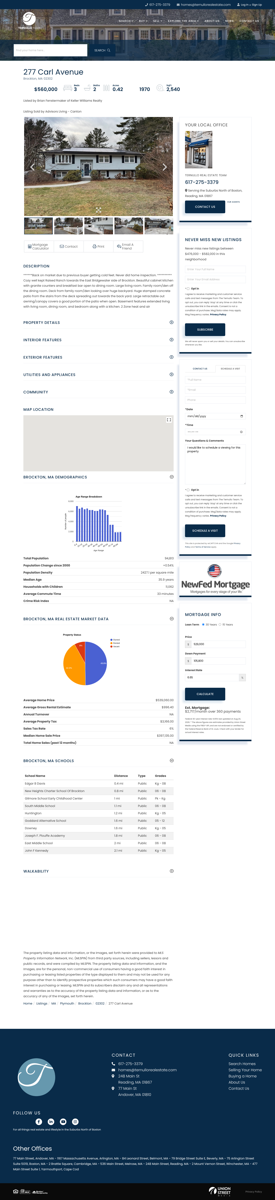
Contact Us (205, 207)
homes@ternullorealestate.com (205, 4)
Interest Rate (193, 670)
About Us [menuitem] (212, 21)
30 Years (211, 624)
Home (27, 1003)
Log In (244, 5)
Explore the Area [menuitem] (182, 21)
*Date (189, 409)
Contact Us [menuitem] (249, 21)
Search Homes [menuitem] (242, 1063)
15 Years (227, 624)
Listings (41, 1003)
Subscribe (205, 329)
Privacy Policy (218, 314)
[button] (102, 50)
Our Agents (233, 202)
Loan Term (192, 624)
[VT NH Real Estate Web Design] (219, 1191)
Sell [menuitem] (156, 21)
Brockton (84, 1003)
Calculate (205, 694)
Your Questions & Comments (204, 441)
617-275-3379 (159, 4)
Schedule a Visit (230, 368)
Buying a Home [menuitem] (243, 1076)
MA (53, 1003)
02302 (100, 1003)
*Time (189, 425)
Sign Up (257, 5)
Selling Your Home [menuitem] (245, 1070)
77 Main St (134, 1091)
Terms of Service (202, 547)
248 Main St (135, 1079)
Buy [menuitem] (142, 21)
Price (188, 637)
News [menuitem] (229, 21)
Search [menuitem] (125, 21)
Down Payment (195, 653)
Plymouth (67, 1003)
